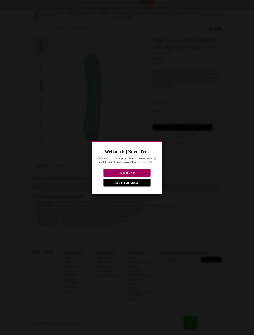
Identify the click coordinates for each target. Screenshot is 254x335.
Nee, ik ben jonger (127, 182)
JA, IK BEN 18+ (127, 172)
